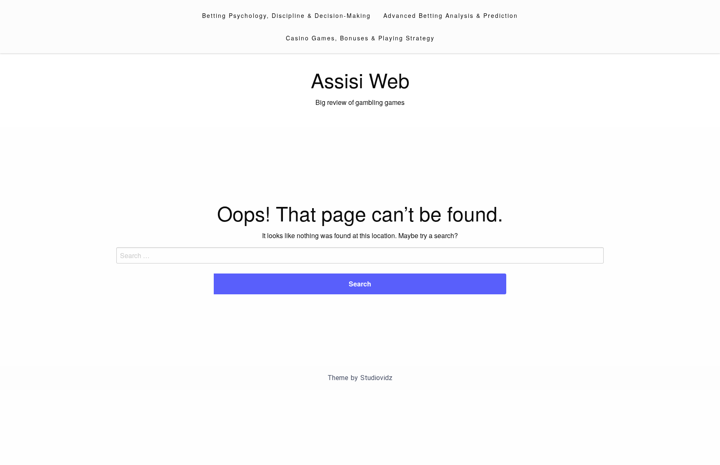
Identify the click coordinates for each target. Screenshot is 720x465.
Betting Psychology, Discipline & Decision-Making (286, 15)
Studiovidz (376, 378)
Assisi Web (360, 79)
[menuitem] (286, 15)
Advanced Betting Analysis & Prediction (450, 15)
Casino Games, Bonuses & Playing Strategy (360, 38)
